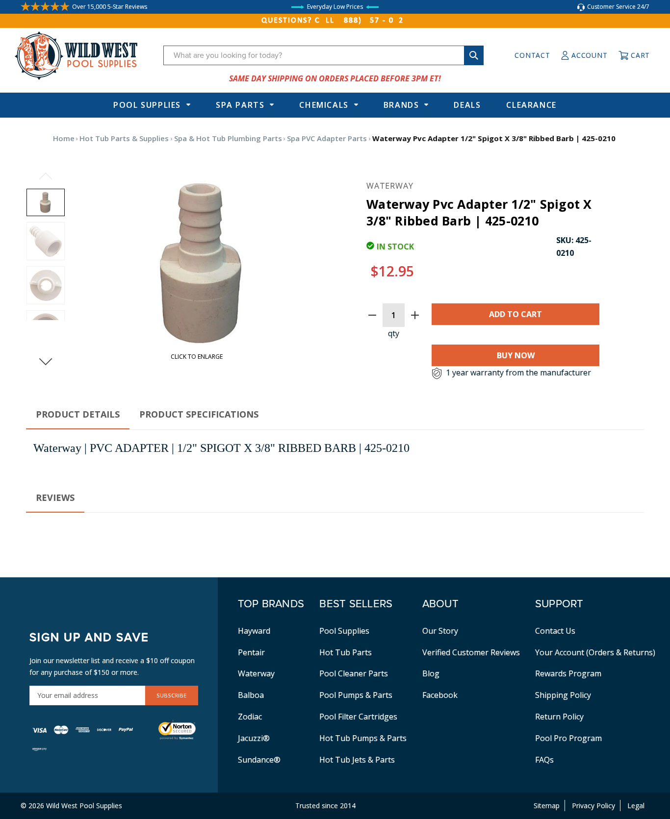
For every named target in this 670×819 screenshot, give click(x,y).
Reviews (55, 497)
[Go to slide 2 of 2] (45, 176)
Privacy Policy (593, 805)
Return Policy (559, 716)
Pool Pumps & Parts (355, 695)
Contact (532, 55)
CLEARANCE (531, 104)
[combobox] (323, 55)
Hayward (254, 630)
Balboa (251, 695)
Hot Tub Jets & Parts (357, 759)
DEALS (467, 104)
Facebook (440, 695)
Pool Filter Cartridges (358, 716)
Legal (635, 805)
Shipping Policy (563, 695)
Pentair (251, 652)
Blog (430, 673)
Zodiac (250, 716)
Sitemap (547, 805)
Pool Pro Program (568, 738)
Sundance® (259, 759)
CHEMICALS (323, 104)
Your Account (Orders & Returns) (595, 652)
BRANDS (401, 104)
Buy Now (516, 355)
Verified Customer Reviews (471, 652)
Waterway (256, 673)
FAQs (544, 759)
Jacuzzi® (254, 738)
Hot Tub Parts (345, 652)
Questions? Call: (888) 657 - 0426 (335, 21)
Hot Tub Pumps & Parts (363, 738)
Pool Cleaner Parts (353, 673)
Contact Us (555, 630)
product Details (78, 414)
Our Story (440, 630)
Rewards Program (568, 673)
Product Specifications (198, 414)
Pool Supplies (147, 104)
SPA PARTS (240, 104)
